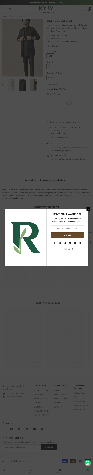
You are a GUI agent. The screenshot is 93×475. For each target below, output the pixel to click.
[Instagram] (59, 243)
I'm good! (68, 249)
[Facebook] (54, 243)
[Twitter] (80, 243)
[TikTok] (70, 243)
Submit (67, 235)
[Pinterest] (64, 243)
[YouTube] (75, 243)
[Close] (88, 209)
